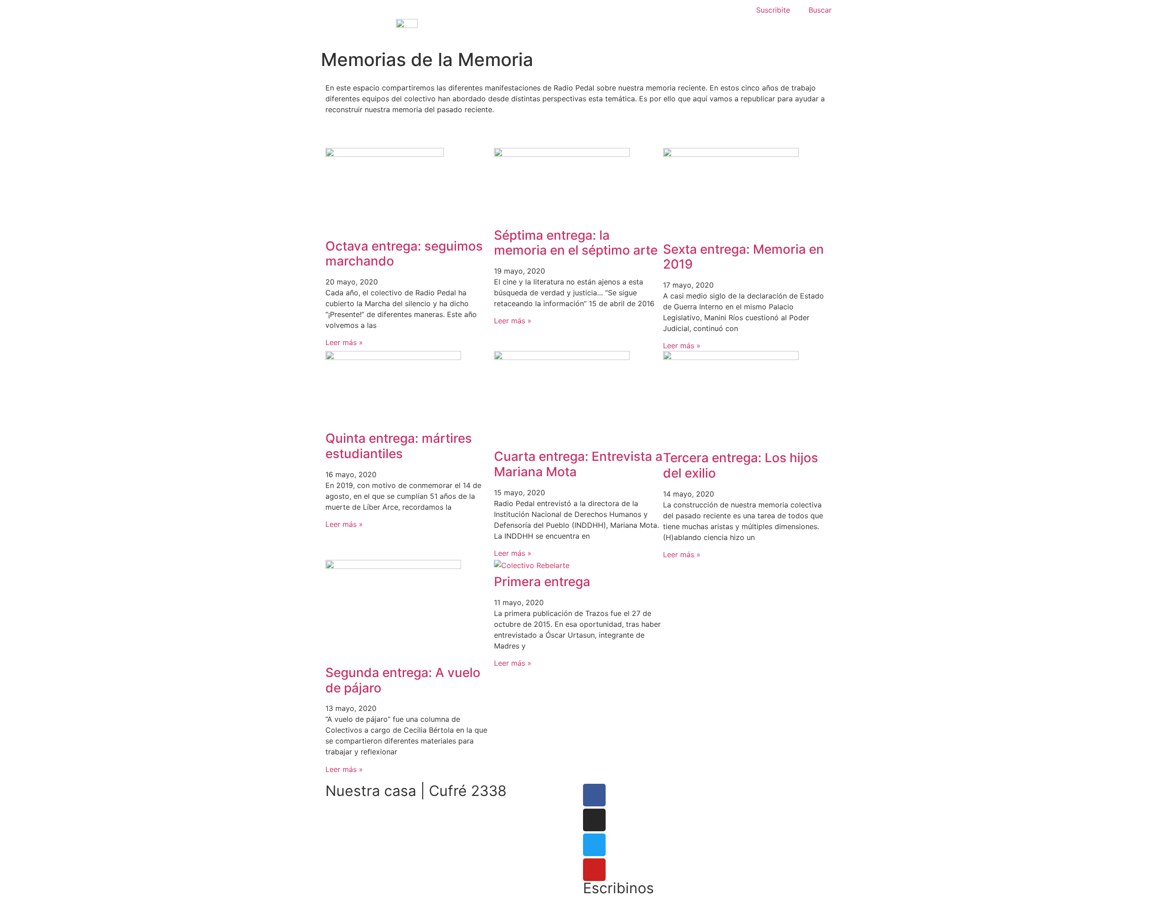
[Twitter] (594, 845)
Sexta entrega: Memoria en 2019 (743, 257)
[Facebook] (594, 795)
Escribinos (618, 888)
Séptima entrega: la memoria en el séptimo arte (576, 242)
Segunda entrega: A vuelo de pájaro (402, 680)
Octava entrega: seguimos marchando (404, 253)
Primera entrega (542, 581)
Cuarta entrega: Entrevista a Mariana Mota (578, 464)
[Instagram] (594, 820)
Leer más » (344, 342)
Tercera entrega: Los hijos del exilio (740, 465)
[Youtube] (594, 869)
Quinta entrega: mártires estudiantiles (398, 446)
